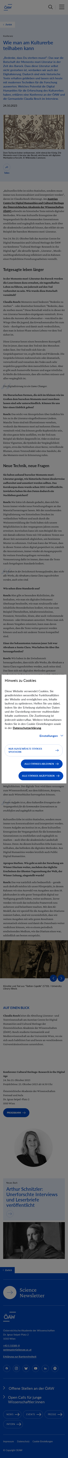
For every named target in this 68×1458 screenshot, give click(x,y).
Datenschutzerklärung (27, 728)
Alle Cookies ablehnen (39, 764)
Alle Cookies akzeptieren (38, 775)
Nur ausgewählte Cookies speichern (25, 750)
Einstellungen (49, 735)
